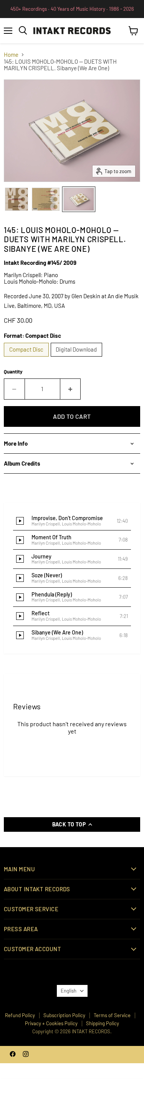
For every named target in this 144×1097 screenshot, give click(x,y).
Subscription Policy (64, 1015)
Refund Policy (20, 1015)
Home (11, 54)
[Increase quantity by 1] (70, 388)
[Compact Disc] (27, 358)
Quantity (13, 372)
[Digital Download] (77, 358)
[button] (72, 521)
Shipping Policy (102, 1023)
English (68, 991)
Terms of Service (112, 1015)
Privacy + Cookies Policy (51, 1023)
